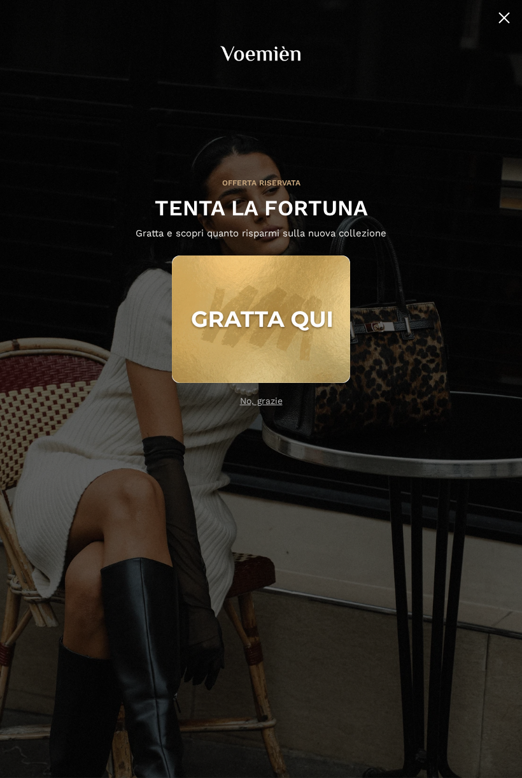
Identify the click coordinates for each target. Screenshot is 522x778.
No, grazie (261, 401)
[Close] (504, 17)
